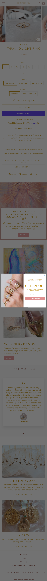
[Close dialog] (45, 275)
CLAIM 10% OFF (35, 298)
